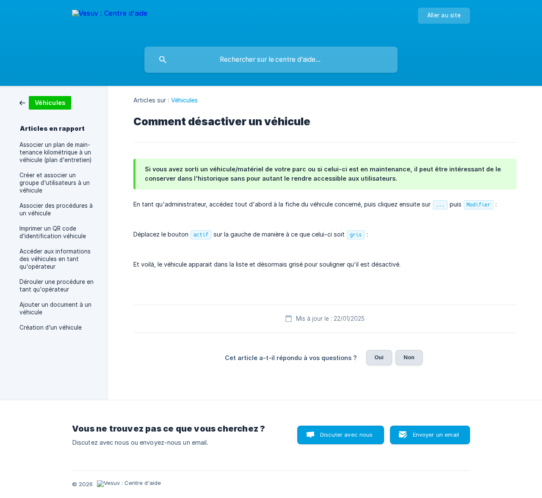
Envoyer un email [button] (436, 434)
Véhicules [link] (184, 100)
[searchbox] (271, 60)
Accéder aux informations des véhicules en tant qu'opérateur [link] (55, 259)
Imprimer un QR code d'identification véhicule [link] (52, 232)
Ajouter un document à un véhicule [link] (55, 308)
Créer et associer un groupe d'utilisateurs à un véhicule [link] (54, 183)
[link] (45, 102)
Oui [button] (379, 357)
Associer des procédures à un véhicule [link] (56, 209)
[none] (109, 21)
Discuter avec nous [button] (346, 434)
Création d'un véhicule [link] (50, 327)
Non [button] (409, 357)
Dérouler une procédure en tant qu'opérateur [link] (56, 285)
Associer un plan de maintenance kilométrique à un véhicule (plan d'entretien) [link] (55, 152)
